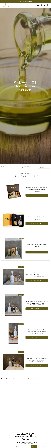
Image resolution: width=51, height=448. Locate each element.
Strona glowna (25, 166)
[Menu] (38, 5)
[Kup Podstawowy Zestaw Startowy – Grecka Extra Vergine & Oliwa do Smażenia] (13, 333)
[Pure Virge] (6, 5)
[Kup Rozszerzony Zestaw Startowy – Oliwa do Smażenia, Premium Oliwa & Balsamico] (13, 305)
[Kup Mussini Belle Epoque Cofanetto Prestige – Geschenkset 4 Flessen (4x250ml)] (13, 191)
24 (9, 166)
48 (2, 167)
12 (7, 166)
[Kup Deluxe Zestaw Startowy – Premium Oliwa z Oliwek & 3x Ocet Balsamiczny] (13, 362)
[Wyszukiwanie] (42, 5)
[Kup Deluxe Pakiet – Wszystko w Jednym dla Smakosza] (13, 248)
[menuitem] (44, 5)
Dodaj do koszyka (36, 195)
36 (11, 166)
